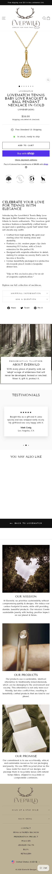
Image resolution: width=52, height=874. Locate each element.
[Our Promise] (26, 728)
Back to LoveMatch (28, 523)
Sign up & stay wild (25, 810)
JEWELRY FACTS (26, 845)
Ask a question (26, 299)
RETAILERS (26, 854)
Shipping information (26, 293)
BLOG (26, 849)
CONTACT (26, 828)
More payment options (26, 160)
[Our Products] (26, 647)
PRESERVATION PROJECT (26, 837)
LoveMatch (26, 91)
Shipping (16, 119)
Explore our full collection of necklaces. (22, 285)
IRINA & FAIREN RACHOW (26, 832)
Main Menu (25, 819)
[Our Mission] (26, 569)
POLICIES (26, 841)
